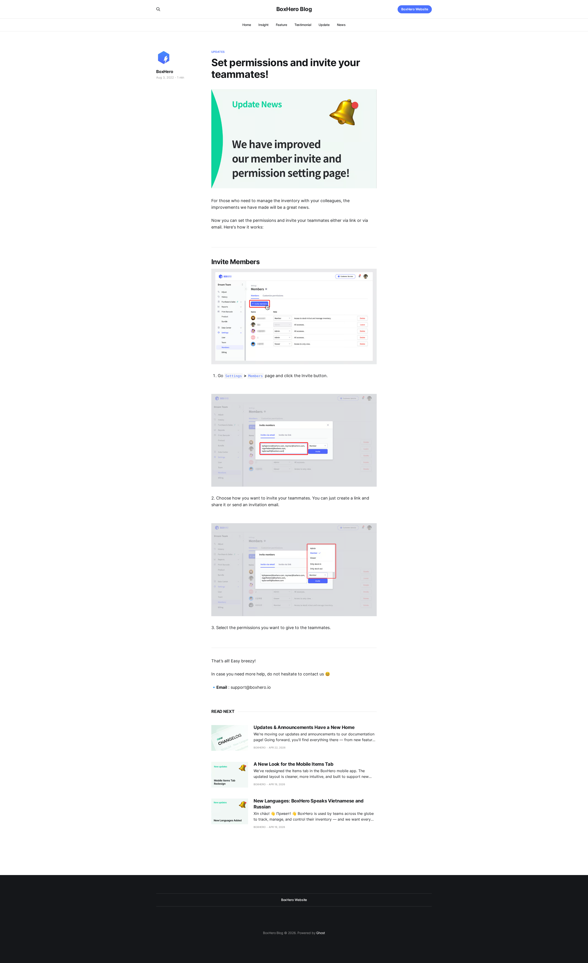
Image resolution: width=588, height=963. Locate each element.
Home (246, 25)
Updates (218, 52)
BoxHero (164, 71)
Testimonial (302, 25)
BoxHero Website (414, 9)
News (341, 25)
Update (324, 25)
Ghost (320, 933)
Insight (263, 25)
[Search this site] (158, 9)
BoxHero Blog (294, 9)
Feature (281, 25)
